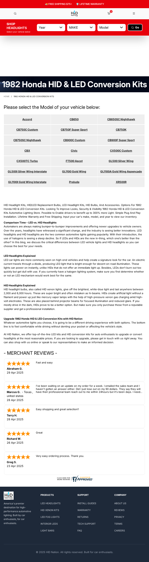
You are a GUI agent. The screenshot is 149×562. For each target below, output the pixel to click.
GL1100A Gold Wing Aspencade (121, 171)
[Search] (15, 13)
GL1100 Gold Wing (74, 171)
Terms (118, 523)
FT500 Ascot (74, 161)
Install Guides (86, 503)
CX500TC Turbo (27, 161)
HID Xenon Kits (50, 510)
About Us (120, 503)
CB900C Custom (74, 140)
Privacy (119, 516)
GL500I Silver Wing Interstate (27, 171)
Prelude (74, 182)
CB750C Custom (27, 129)
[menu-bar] (134, 13)
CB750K (121, 129)
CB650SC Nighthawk (121, 119)
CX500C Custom (121, 150)
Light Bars (47, 530)
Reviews (119, 510)
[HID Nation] (74, 13)
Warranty (84, 510)
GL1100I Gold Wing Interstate (27, 182)
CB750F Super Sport (74, 129)
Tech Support (86, 523)
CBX (27, 150)
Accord (27, 119)
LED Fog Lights (50, 516)
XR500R (121, 182)
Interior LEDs (49, 523)
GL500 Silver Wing (121, 161)
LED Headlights (51, 503)
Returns (82, 516)
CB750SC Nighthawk (27, 140)
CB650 (74, 119)
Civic (74, 150)
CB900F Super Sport (121, 140)
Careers (119, 530)
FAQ (79, 530)
